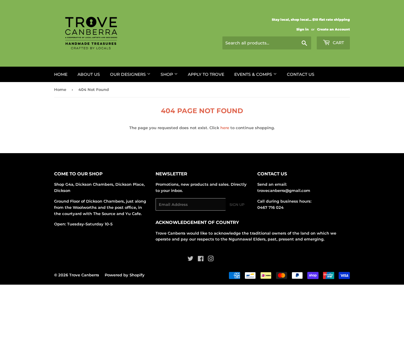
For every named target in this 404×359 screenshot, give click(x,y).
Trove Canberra (84, 275)
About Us (88, 74)
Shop (167, 74)
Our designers (128, 74)
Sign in (302, 29)
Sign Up (237, 204)
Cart (338, 42)
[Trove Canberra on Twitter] (190, 259)
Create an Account (333, 29)
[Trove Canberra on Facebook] (201, 259)
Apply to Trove (206, 74)
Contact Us (300, 74)
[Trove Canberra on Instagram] (211, 259)
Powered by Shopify (125, 275)
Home (60, 74)
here (224, 127)
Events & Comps (253, 74)
